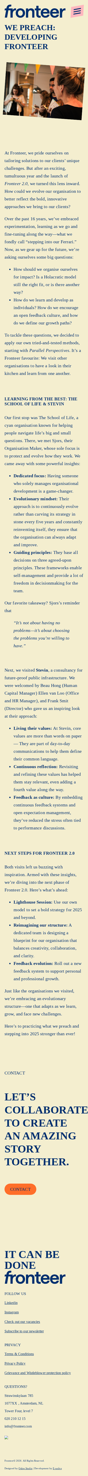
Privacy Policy (15, 1363)
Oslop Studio (25, 1468)
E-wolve (57, 1468)
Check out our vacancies (22, 1322)
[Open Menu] (77, 11)
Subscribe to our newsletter (24, 1331)
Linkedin (11, 1303)
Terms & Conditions (19, 1354)
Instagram (12, 1312)
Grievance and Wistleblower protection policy (38, 1373)
